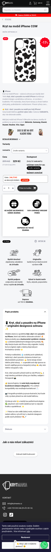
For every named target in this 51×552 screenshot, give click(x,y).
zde (28, 531)
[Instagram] (4, 514)
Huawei (5, 125)
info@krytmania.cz (14, 504)
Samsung (36, 122)
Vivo (17, 125)
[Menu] (48, 3)
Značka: (9, 32)
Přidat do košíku (25, 188)
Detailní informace (10, 139)
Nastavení (25, 537)
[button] (44, 545)
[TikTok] (11, 514)
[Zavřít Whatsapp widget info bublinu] (15, 541)
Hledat (45, 10)
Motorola (28, 122)
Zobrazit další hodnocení (25, 454)
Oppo (22, 125)
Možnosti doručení (34, 173)
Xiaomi (44, 122)
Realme (12, 125)
